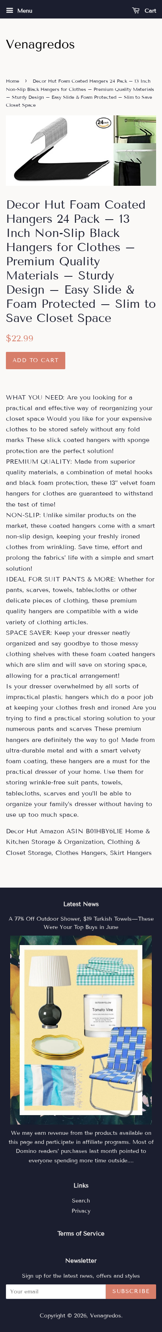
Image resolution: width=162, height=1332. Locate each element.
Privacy (81, 1211)
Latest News (81, 904)
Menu (23, 10)
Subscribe (130, 1291)
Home (12, 81)
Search (81, 1200)
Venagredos (105, 1315)
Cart (149, 10)
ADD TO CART (36, 360)
